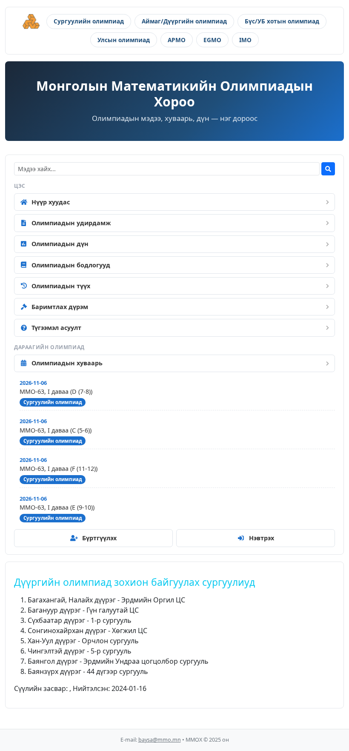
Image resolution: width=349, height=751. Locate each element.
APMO (177, 40)
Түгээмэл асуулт (56, 328)
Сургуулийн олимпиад (89, 21)
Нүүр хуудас (50, 202)
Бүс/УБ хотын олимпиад (282, 21)
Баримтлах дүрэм (59, 307)
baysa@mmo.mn (159, 739)
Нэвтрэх (261, 538)
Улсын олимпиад (123, 40)
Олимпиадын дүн (60, 244)
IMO (245, 40)
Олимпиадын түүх (60, 286)
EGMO (212, 40)
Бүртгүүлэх (99, 538)
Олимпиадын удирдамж (71, 223)
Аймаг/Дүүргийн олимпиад (184, 21)
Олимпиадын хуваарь (67, 363)
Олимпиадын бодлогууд (70, 265)
